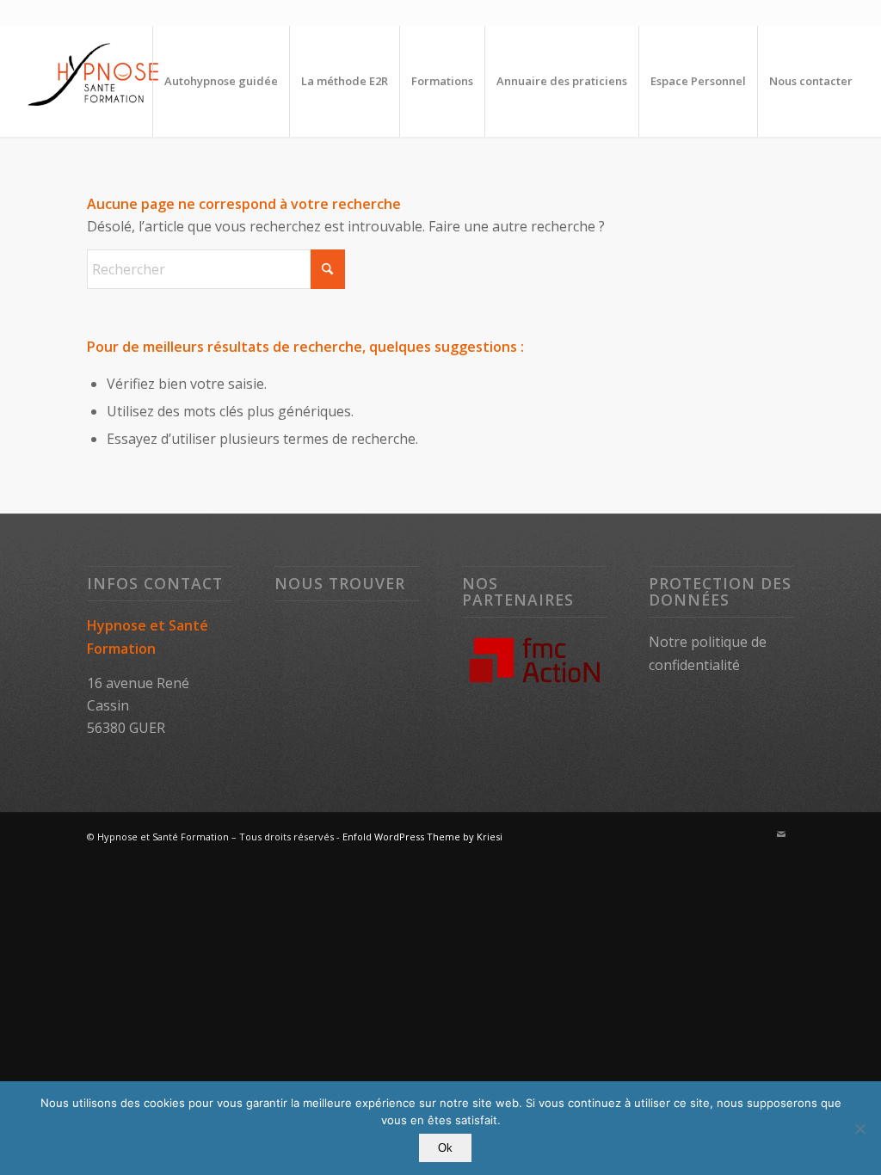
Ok (445, 1147)
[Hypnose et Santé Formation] (95, 81)
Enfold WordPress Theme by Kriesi (422, 836)
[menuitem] (220, 81)
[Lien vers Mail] (781, 834)
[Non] (859, 1128)
